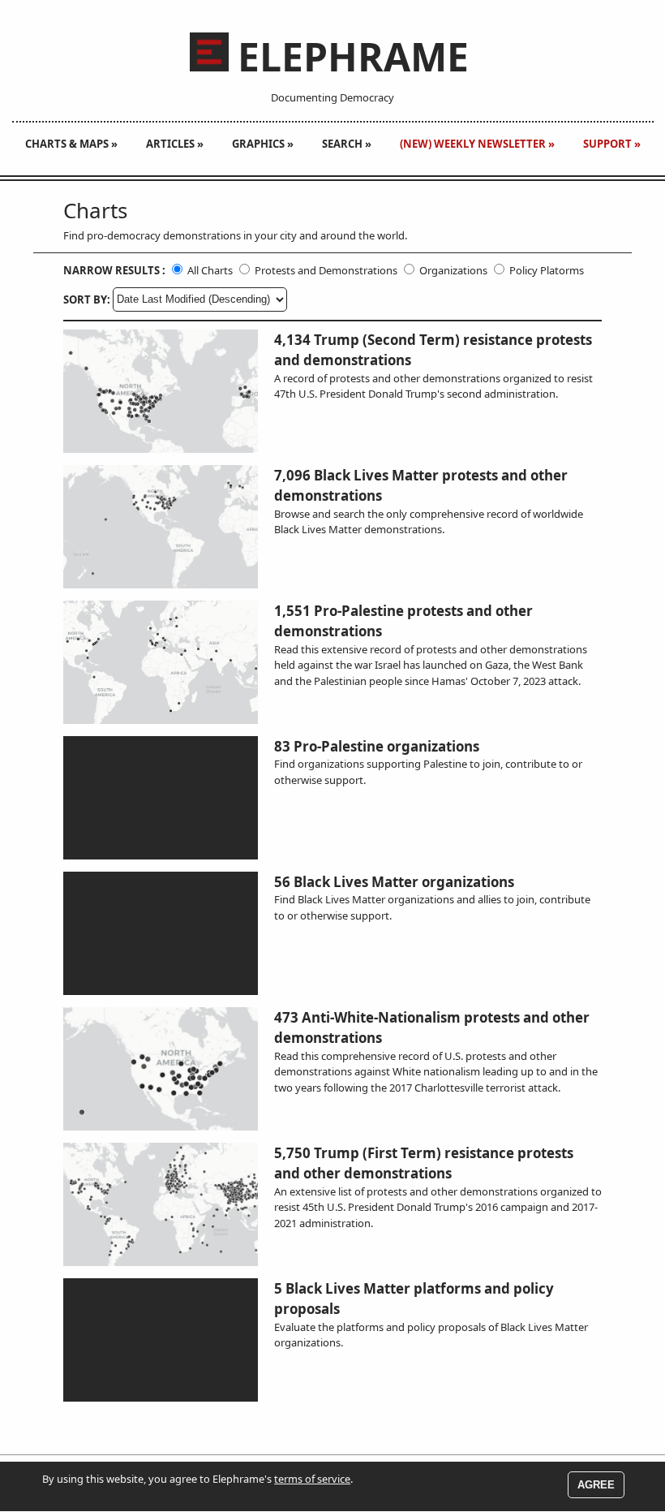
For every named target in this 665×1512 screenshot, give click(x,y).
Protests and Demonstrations (326, 270)
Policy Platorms (546, 270)
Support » (612, 143)
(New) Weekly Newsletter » (477, 143)
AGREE (596, 1485)
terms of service (312, 1478)
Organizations (453, 270)
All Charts (210, 270)
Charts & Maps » (71, 143)
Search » (346, 143)
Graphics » (263, 143)
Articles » (175, 143)
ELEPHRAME (353, 56)
